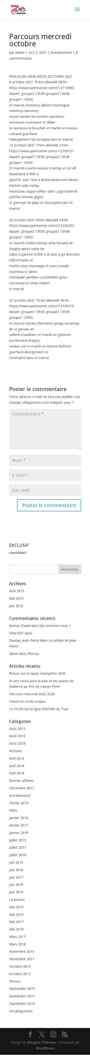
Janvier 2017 (18, 825)
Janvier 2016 (18, 817)
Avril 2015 (16, 591)
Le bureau (17, 899)
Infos (13, 810)
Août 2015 (17, 728)
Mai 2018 (16, 929)
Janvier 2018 (18, 832)
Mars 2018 (17, 944)
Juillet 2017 (17, 847)
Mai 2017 (16, 921)
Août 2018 (17, 743)
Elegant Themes (41, 1042)
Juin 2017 (16, 877)
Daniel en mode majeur (27, 701)
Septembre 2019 (22, 1003)
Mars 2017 (17, 936)
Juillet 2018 (17, 855)
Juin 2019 (16, 892)
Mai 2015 (16, 598)
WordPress (45, 1048)
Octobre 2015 (20, 966)
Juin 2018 (16, 884)
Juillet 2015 (17, 840)
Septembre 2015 (22, 988)
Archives (15, 751)
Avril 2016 (16, 765)
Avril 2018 (16, 773)
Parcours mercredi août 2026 (32, 694)
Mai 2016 (16, 914)
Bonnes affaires (21, 780)
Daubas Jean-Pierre (24, 640)
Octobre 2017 (20, 974)
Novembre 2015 (21, 951)
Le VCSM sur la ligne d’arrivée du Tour (38, 709)
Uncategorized (20, 1011)
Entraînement (61, 52)
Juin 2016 (16, 870)
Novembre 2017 (21, 959)
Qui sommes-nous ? (55, 625)
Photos (33, 653)
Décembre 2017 (21, 788)
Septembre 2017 (22, 996)
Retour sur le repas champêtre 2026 (37, 673)
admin (20, 52)
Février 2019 (18, 803)
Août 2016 (17, 736)
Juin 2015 (16, 606)
